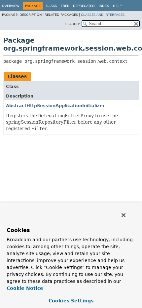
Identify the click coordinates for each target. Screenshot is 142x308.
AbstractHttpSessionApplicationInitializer (55, 105)
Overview (10, 6)
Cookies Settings (71, 300)
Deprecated (84, 6)
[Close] (123, 215)
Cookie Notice (25, 288)
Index (104, 6)
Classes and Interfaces (102, 15)
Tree (65, 6)
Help (117, 6)
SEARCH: (72, 24)
